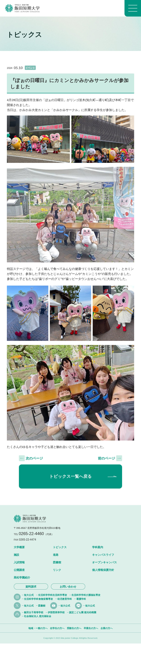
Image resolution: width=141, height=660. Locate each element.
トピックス (60, 547)
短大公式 (29, 595)
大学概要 (19, 547)
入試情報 (19, 562)
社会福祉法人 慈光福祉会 (37, 616)
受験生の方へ (74, 628)
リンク (57, 569)
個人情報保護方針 (103, 569)
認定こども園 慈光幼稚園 (82, 612)
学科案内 (97, 547)
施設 (16, 554)
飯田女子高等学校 (33, 612)
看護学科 (81, 599)
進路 (55, 554)
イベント (30, 67)
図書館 (57, 562)
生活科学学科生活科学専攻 (52, 595)
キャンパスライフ (103, 554)
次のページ (34, 458)
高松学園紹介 (22, 577)
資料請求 (30, 586)
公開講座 (19, 569)
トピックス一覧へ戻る (70, 476)
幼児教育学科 (64, 599)
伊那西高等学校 (56, 612)
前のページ (106, 458)
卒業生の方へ (91, 628)
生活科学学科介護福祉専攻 (86, 595)
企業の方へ (107, 628)
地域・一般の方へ (38, 628)
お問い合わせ (68, 586)
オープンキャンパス (104, 562)
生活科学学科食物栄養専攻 (38, 599)
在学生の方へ (57, 628)
